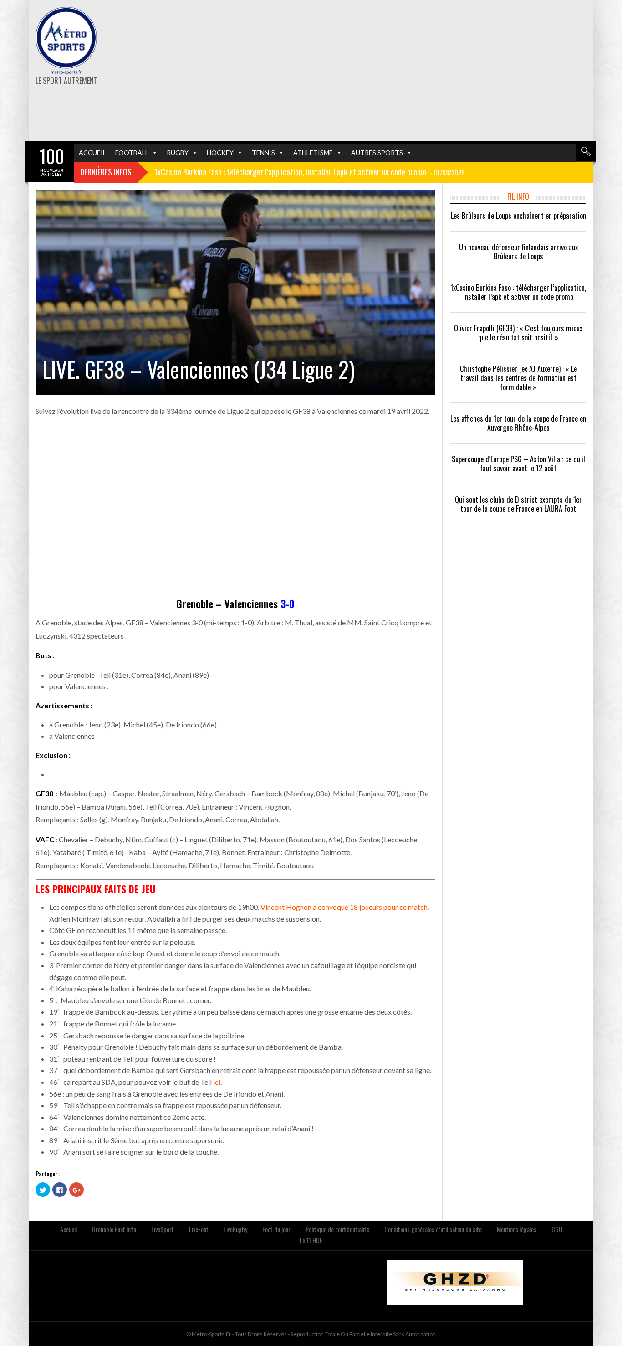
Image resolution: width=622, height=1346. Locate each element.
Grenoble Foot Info (114, 1229)
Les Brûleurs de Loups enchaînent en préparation (518, 215)
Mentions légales (516, 1229)
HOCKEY (220, 152)
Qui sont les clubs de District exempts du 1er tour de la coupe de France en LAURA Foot (518, 504)
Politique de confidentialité (337, 1229)
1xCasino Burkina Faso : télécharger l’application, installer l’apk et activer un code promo (518, 292)
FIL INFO (518, 196)
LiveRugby (235, 1229)
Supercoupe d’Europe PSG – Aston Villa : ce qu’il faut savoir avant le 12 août (518, 464)
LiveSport (162, 1229)
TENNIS (263, 152)
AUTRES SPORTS (377, 152)
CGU (556, 1229)
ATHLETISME (313, 152)
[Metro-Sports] (66, 41)
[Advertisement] (408, 70)
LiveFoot (199, 1229)
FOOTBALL (131, 152)
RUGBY (178, 152)
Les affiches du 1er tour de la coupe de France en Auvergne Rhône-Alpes (518, 423)
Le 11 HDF (311, 1240)
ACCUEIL (92, 152)
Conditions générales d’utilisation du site (433, 1229)
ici (216, 1082)
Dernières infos (106, 172)
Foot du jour (276, 1229)
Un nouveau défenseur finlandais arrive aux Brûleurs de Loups (518, 252)
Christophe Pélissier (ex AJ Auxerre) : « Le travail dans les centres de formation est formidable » (518, 377)
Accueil (68, 1229)
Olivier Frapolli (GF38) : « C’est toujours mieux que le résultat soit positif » (518, 333)
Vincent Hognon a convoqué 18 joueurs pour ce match (344, 906)
